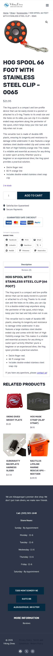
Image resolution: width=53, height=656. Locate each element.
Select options (10, 480)
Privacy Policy (25, 640)
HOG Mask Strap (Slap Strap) (37, 419)
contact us (42, 372)
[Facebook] (20, 651)
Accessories (15, 232)
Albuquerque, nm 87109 (26, 607)
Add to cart (34, 195)
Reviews (26, 623)
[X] (26, 651)
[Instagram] (32, 651)
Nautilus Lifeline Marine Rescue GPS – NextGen (37, 467)
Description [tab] (26, 264)
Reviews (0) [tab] (26, 270)
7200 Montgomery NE (26, 590)
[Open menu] (47, 5)
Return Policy (36, 643)
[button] (46, 22)
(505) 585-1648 (29, 513)
